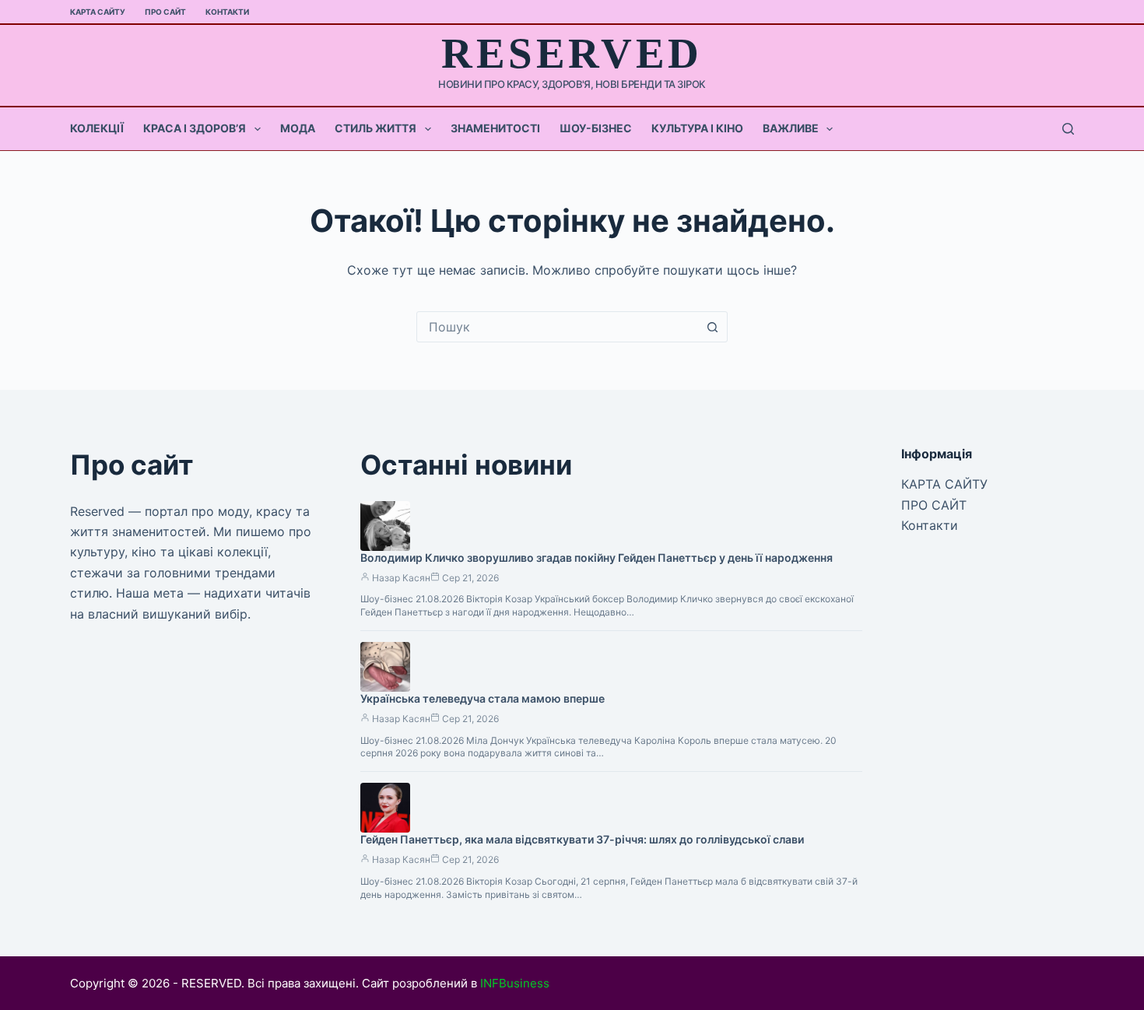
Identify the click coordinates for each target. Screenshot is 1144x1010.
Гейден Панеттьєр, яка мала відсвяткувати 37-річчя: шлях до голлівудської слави (582, 839)
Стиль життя (375, 128)
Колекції (97, 128)
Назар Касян (401, 578)
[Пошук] (1068, 129)
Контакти (227, 11)
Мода (297, 128)
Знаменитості (495, 128)
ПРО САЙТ (165, 11)
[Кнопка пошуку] (712, 327)
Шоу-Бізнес (596, 128)
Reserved (571, 53)
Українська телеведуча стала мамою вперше (482, 698)
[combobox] (557, 326)
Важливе (791, 128)
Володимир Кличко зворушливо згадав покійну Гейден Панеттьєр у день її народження (596, 557)
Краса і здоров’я (194, 128)
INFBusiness (514, 983)
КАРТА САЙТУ (97, 11)
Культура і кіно (697, 128)
